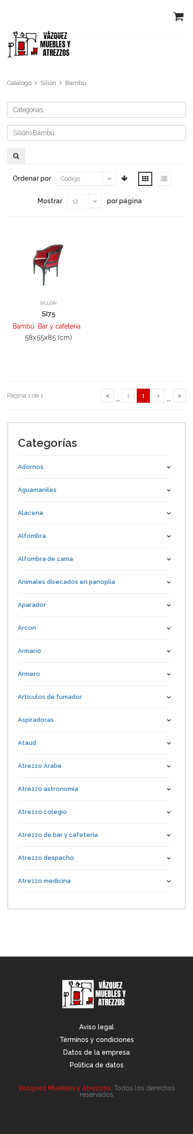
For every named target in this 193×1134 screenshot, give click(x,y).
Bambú (75, 82)
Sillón (48, 82)
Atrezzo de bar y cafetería (58, 834)
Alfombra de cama (45, 558)
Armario (29, 650)
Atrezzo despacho (46, 857)
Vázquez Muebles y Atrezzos (64, 1088)
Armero (29, 673)
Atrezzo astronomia (48, 788)
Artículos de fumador (50, 696)
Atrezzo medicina (44, 880)
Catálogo (19, 82)
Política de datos (97, 1065)
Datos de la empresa (96, 1052)
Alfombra (32, 535)
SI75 (48, 314)
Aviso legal (96, 1027)
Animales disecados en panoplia (66, 581)
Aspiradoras (36, 719)
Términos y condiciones (96, 1039)
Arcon (27, 627)
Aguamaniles (37, 489)
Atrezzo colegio (42, 811)
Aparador (32, 604)
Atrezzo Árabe (40, 765)
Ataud (27, 742)
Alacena (30, 512)
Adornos (31, 466)
